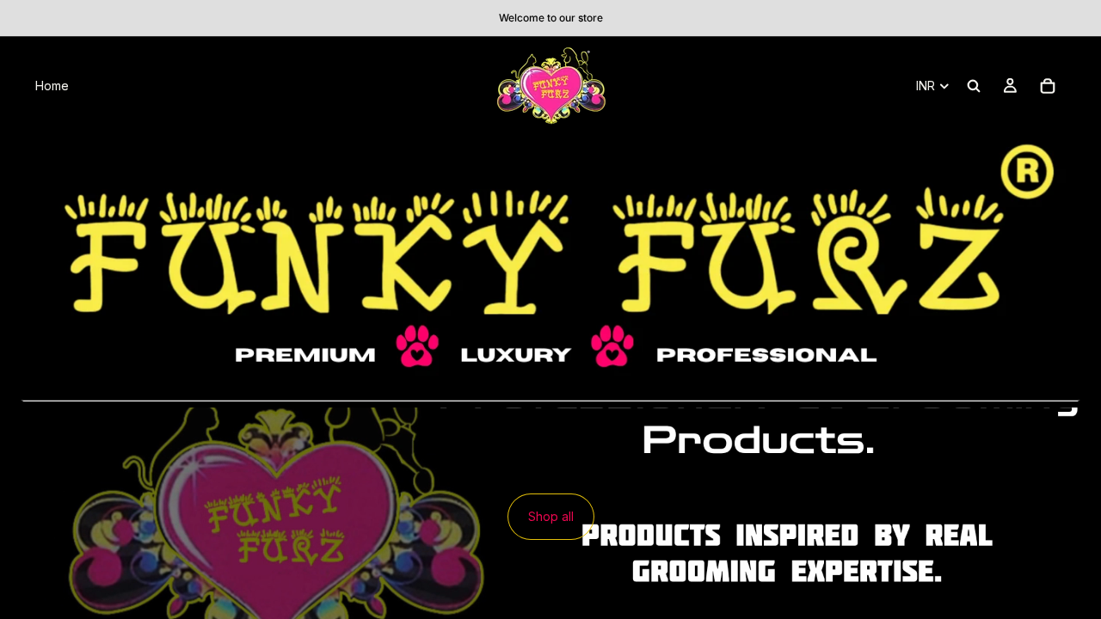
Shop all (551, 516)
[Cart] (1048, 86)
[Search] (974, 86)
